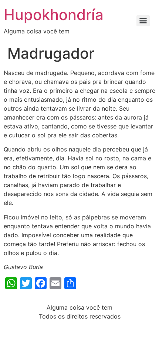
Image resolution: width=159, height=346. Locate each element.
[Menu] (143, 20)
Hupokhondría (54, 15)
